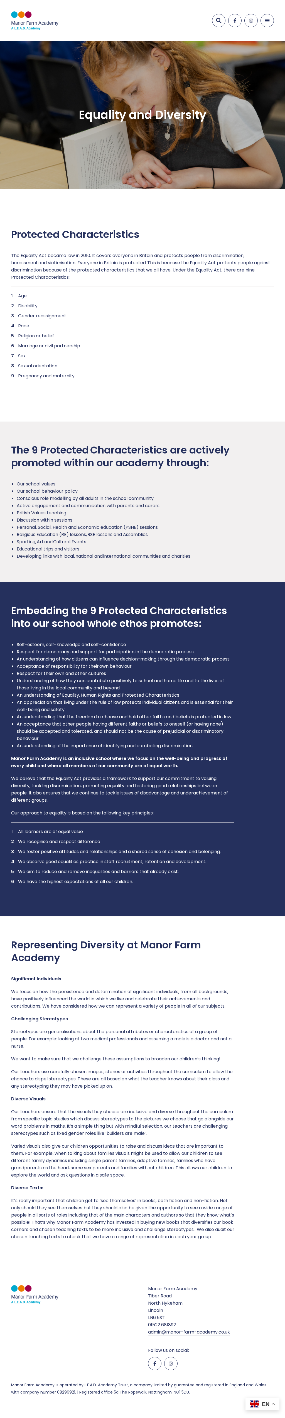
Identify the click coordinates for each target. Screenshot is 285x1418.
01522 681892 (162, 1325)
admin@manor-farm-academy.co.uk (189, 1332)
